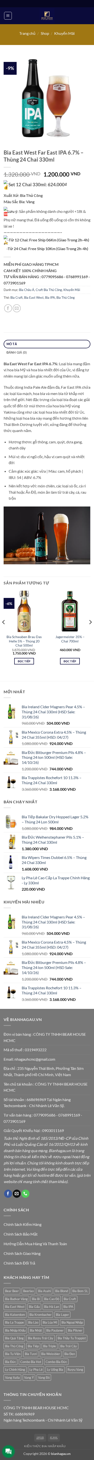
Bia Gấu (34, 1307)
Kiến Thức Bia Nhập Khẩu (45, 1446)
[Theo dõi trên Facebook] (8, 1194)
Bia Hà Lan (51, 1307)
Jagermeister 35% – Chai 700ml (70, 639)
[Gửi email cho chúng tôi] (17, 1194)
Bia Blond (61, 1291)
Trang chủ (27, 33)
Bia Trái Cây (68, 1346)
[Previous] (4, 631)
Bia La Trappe (14, 1322)
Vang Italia (12, 1377)
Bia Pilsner (75, 1330)
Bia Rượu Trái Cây (40, 1338)
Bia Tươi (31, 1354)
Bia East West (34, 297)
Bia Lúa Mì (50, 1322)
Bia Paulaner (55, 1330)
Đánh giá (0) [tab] (17, 352)
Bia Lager (62, 1315)
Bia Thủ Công (65, 297)
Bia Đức (10, 1362)
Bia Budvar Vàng (16, 1299)
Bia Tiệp (33, 1346)
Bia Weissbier (50, 1354)
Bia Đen (69, 1354)
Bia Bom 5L (80, 1291)
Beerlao (28, 1291)
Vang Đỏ (44, 1377)
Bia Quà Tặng (14, 1338)
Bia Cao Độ (51, 1299)
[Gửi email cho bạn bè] (17, 308)
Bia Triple (49, 1346)
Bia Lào (33, 1322)
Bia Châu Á (26, 290)
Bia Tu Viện (12, 1354)
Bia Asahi (44, 1291)
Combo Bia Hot (30, 1362)
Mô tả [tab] (12, 344)
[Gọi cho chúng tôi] (25, 1194)
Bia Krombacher (40, 1315)
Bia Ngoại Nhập (72, 1322)
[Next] (90, 631)
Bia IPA (50, 297)
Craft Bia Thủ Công (49, 290)
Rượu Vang (75, 1369)
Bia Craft (16, 297)
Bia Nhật (36, 1330)
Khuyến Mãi (64, 33)
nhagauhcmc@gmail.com (34, 1059)
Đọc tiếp (24, 661)
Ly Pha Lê (36, 1369)
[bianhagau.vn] (47, 15)
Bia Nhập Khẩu (15, 1330)
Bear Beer (12, 1291)
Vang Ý (29, 1377)
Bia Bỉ (36, 1299)
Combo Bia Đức (56, 1362)
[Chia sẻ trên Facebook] (8, 308)
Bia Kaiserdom (15, 1315)
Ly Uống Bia (55, 1369)
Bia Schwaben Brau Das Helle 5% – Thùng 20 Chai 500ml (24, 641)
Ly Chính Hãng (15, 1369)
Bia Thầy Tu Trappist (72, 1338)
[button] (8, 16)
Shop (45, 33)
